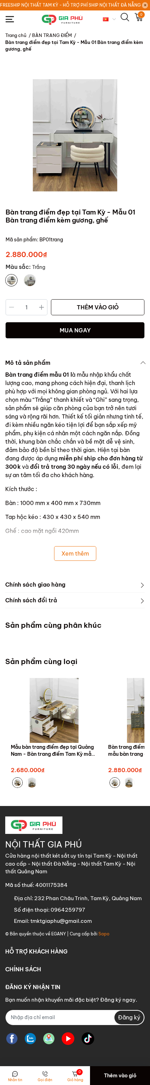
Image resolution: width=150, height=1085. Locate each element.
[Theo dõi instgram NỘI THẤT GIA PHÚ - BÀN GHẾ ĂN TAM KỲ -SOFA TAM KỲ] (48, 1039)
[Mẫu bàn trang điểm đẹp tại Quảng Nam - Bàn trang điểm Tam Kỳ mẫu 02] (54, 710)
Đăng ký (129, 1017)
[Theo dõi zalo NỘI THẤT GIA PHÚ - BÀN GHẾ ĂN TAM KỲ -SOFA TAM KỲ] (30, 1039)
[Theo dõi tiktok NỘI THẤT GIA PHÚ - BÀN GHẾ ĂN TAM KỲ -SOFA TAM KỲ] (88, 1039)
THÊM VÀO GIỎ (98, 307)
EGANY (58, 933)
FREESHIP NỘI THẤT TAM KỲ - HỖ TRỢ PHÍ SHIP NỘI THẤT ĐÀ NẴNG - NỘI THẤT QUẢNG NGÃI (70, 5)
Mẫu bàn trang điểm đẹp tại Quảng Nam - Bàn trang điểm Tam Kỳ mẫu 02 (52, 754)
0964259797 (68, 909)
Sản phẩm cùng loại (41, 661)
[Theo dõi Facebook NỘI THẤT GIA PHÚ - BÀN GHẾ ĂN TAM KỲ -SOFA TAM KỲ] (11, 1039)
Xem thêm (75, 553)
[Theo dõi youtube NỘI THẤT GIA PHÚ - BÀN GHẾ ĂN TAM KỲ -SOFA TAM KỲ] (68, 1039)
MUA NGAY (75, 330)
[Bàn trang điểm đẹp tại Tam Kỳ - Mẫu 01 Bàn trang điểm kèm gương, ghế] (75, 135)
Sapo (104, 933)
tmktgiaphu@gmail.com (61, 921)
